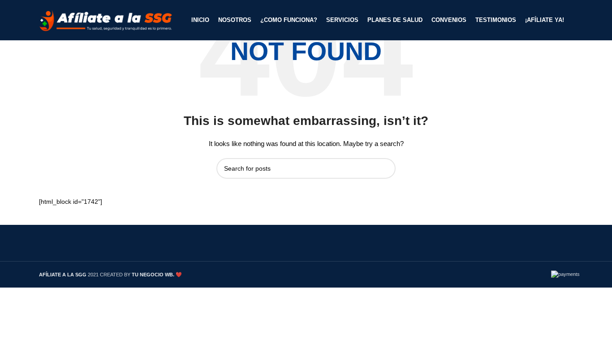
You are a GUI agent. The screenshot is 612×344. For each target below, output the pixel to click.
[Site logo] (106, 19)
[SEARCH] (385, 168)
